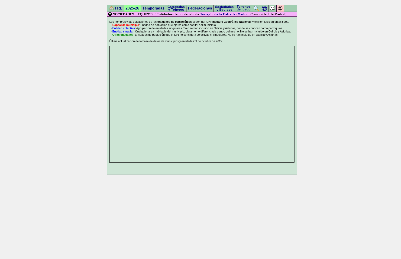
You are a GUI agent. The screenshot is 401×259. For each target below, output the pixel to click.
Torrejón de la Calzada (218, 14)
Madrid (243, 14)
